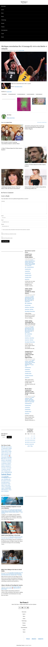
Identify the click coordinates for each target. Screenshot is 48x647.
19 (27, 442)
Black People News (4, 574)
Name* (2, 215)
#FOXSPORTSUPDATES (21, 94)
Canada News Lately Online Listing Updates (29, 255)
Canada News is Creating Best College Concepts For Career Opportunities (29, 354)
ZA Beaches (6, 491)
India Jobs (3, 466)
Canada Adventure (30, 267)
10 (34, 438)
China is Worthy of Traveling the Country (12, 585)
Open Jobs (9, 480)
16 (33, 440)
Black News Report (17, 573)
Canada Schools (28, 263)
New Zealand (29, 300)
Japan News (6, 470)
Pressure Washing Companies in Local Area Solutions (11, 507)
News (2, 13)
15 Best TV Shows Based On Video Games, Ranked (11, 148)
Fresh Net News (28, 305)
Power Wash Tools (4, 483)
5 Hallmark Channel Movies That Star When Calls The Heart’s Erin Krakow (10, 187)
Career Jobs (7, 452)
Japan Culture (3, 467)
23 (33, 442)
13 (28, 440)
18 (25, 442)
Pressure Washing (14, 510)
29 (31, 444)
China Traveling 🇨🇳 (7, 455)
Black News (12, 572)
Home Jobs (3, 460)
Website (2, 224)
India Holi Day (17, 536)
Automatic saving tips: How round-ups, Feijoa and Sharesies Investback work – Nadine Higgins (34, 127)
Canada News (30, 262)
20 (28, 442)
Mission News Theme (20, 645)
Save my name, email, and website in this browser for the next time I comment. (16, 229)
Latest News (32, 307)
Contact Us (40, 638)
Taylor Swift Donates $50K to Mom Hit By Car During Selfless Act (35, 187)
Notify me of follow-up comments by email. (8, 233)
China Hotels (14, 586)
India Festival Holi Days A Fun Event (10, 535)
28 (30, 444)
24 (34, 442)
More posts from (11, 117)
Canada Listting (28, 269)
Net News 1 (24, 2)
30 (33, 444)
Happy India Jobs (9, 458)
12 (27, 440)
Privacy (28, 638)
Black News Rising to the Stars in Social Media (11, 570)
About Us (34, 638)
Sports (2, 9)
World (2, 37)
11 (25, 440)
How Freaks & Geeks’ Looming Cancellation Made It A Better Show (10, 142)
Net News (31, 309)
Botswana (3, 6)
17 (34, 440)
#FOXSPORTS (4, 94)
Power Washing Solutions (5, 482)
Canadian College (28, 275)
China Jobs (6, 454)
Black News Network (10, 573)
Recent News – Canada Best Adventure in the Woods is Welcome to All (29, 391)
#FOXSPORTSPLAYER (12, 94)
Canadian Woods (31, 264)
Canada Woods (27, 400)
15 (31, 440)
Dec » (31, 446)
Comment (3, 201)
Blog (32, 259)
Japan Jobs (4, 469)
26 (27, 444)
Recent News (27, 301)
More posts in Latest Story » (42, 122)
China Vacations (4, 457)
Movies (2, 23)
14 (30, 440)
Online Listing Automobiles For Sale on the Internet (30, 322)
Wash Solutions (6, 489)
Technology (3, 20)
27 (28, 444)
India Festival (4, 463)
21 (30, 442)
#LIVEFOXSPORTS (39, 94)
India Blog (4, 461)
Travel (2, 33)
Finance (2, 26)
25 (25, 444)
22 (31, 442)
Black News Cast (17, 572)
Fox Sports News (18, 86)
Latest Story (29, 265)
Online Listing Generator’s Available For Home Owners (30, 291)
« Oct (28, 446)
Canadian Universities (29, 375)
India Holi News (8, 464)
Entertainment (4, 30)
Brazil (2, 16)
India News (29, 298)
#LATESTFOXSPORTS (30, 94)
